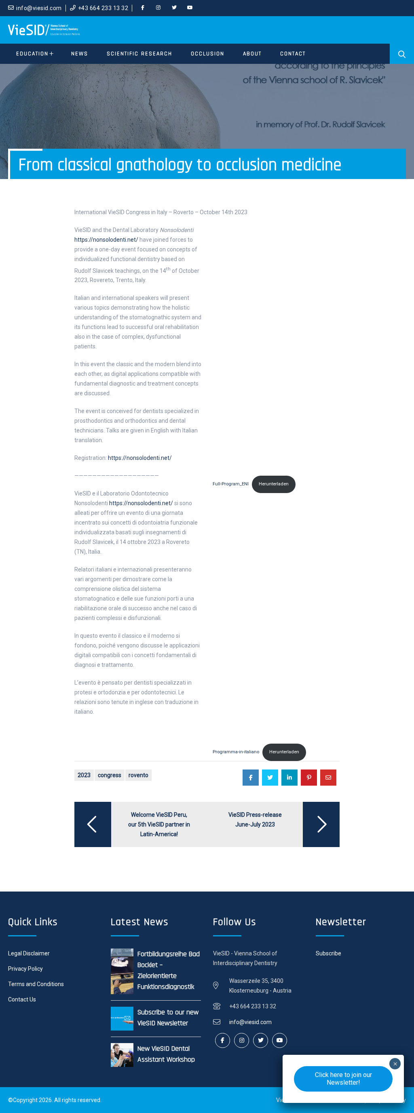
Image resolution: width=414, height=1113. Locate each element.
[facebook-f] (143, 8)
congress (109, 775)
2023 (84, 775)
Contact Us (22, 999)
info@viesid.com (39, 8)
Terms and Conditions (36, 984)
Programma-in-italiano (236, 752)
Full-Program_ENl (231, 484)
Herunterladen (274, 484)
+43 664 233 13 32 (103, 8)
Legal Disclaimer (29, 953)
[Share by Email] (328, 777)
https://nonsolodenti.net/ (106, 239)
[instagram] (158, 8)
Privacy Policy (25, 968)
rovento (138, 775)
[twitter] (174, 8)
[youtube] (190, 8)
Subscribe (328, 953)
